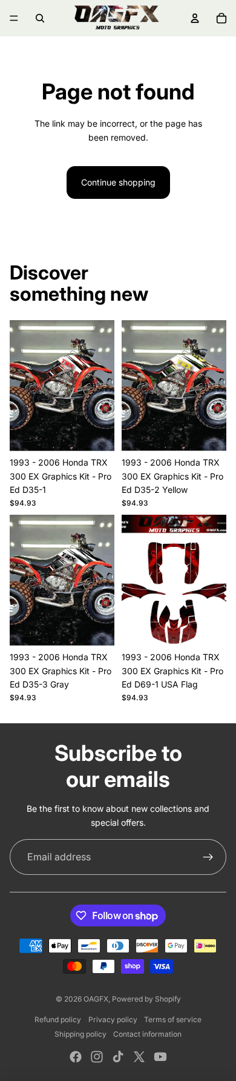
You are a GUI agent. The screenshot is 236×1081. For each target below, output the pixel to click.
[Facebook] (75, 1056)
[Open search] (40, 18)
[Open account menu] (195, 18)
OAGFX (96, 998)
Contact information (147, 1034)
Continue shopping (118, 182)
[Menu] (14, 18)
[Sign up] (208, 857)
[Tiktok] (118, 1056)
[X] (139, 1056)
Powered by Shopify (146, 998)
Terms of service (173, 1019)
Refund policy (57, 1019)
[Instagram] (97, 1056)
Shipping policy (80, 1034)
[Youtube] (160, 1056)
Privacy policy (112, 1019)
